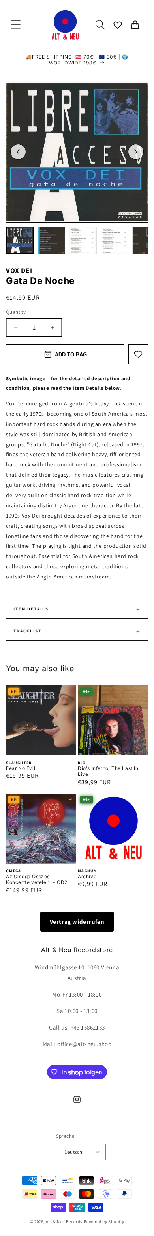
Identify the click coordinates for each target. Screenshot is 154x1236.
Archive (87, 876)
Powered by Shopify (104, 1221)
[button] (15, 24)
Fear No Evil (20, 768)
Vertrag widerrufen (77, 921)
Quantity (16, 312)
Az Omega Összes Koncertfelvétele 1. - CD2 (37, 879)
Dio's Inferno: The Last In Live (108, 771)
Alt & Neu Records (64, 1221)
